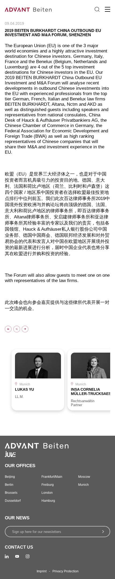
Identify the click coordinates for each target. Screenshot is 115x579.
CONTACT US (19, 547)
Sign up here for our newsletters (36, 532)
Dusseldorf (13, 501)
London (47, 493)
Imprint (42, 571)
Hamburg (48, 501)
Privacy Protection (65, 571)
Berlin (9, 485)
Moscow (84, 477)
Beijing (10, 477)
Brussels (11, 493)
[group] (37, 379)
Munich (83, 485)
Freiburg (47, 485)
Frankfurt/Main (51, 477)
